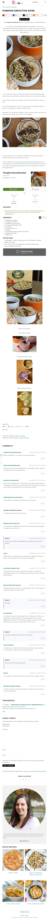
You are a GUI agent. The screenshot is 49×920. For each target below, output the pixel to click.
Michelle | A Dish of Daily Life (11, 523)
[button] (3, 178)
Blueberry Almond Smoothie (24, 356)
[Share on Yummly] (1, 465)
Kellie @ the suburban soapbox (11, 686)
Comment (5, 729)
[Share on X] (1, 463)
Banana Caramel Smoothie (24, 388)
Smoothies (22, 435)
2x (42, 217)
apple (11, 437)
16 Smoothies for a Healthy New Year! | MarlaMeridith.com (26, 704)
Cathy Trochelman (8, 645)
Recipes (9, 7)
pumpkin (17, 435)
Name (4, 749)
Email (4, 755)
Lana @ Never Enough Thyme (11, 568)
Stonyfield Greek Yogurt (18, 165)
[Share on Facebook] (1, 460)
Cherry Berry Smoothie (24, 332)
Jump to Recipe (25, 19)
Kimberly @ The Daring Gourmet (12, 452)
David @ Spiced (7, 613)
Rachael (5, 673)
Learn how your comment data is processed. (34, 771)
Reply (43, 458)
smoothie (26, 437)
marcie (5, 553)
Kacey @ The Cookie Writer (11, 480)
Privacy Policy (24, 915)
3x (44, 217)
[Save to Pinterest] (1, 458)
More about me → (24, 841)
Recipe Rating (6, 724)
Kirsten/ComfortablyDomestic (11, 465)
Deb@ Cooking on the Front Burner (13, 497)
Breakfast (14, 7)
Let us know (23, 253)
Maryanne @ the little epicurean (12, 585)
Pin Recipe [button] (36, 189)
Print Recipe (14, 189)
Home (3, 7)
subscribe (37, 760)
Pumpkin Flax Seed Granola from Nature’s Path (30, 161)
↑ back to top (24, 912)
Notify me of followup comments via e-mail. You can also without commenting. (23, 761)
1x (39, 217)
